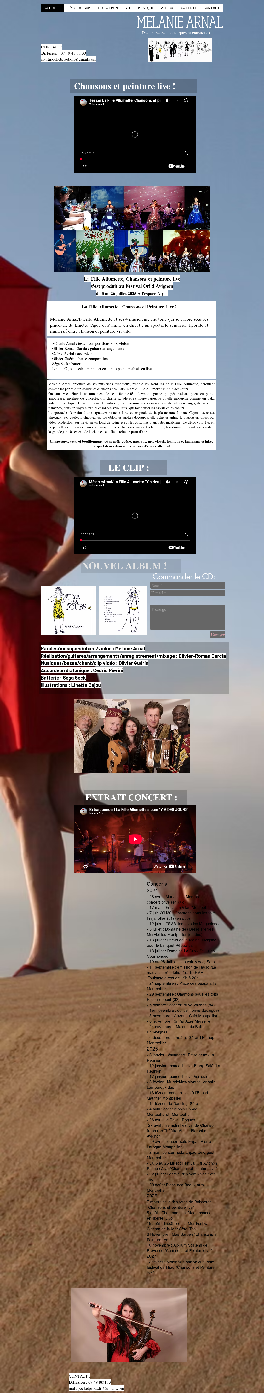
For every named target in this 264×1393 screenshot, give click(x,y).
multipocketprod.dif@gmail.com (68, 59)
